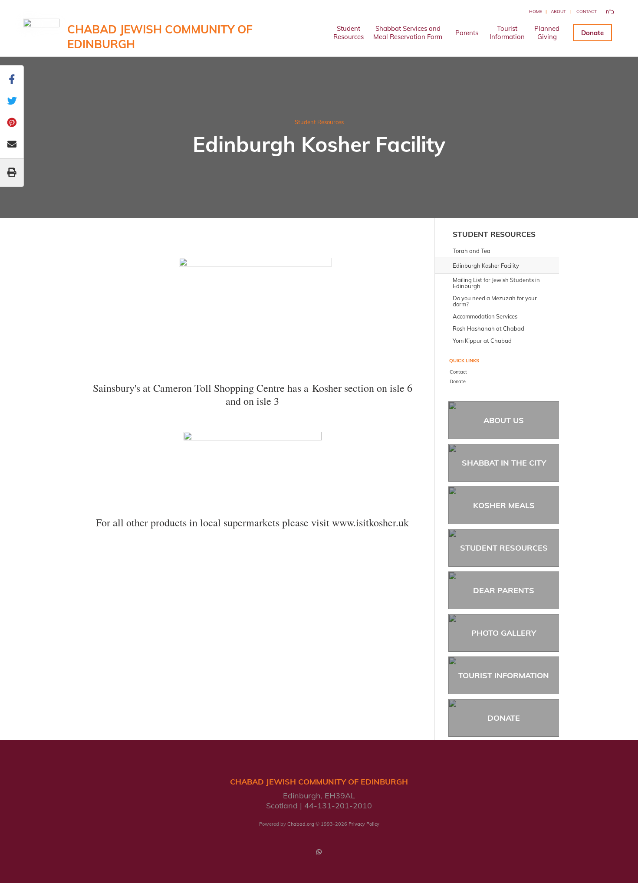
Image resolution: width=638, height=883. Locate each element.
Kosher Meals (504, 505)
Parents (466, 33)
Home (535, 11)
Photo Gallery (503, 633)
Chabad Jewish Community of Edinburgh (160, 36)
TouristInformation (507, 32)
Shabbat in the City (504, 463)
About (558, 11)
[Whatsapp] (319, 852)
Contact (586, 11)
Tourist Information (503, 675)
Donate (592, 33)
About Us (503, 420)
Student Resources (319, 121)
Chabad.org (300, 824)
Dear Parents (503, 590)
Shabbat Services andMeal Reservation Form (407, 32)
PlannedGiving (546, 32)
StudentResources (348, 32)
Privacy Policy (364, 824)
